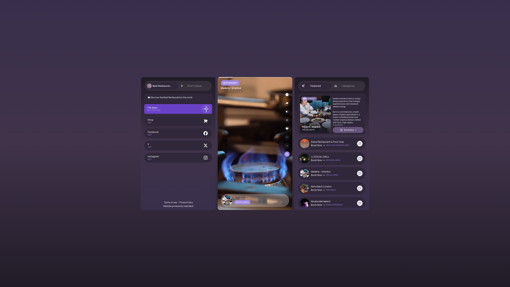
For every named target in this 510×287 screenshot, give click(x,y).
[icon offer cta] (359, 143)
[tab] (162, 86)
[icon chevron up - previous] (287, 137)
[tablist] (178, 86)
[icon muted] (287, 111)
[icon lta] (287, 154)
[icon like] (287, 128)
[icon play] (287, 120)
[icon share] (287, 103)
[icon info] (287, 94)
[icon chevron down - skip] (287, 145)
